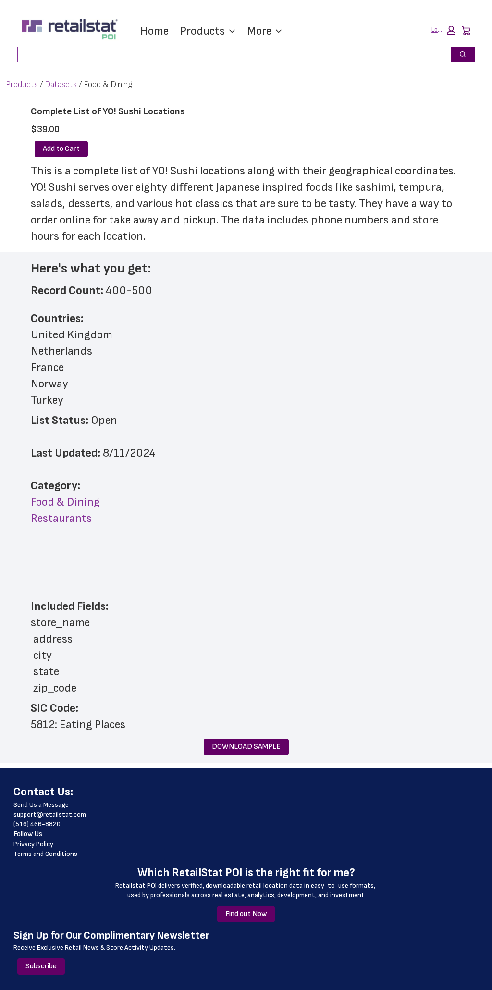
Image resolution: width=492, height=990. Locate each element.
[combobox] (230, 54)
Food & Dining (65, 502)
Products (202, 31)
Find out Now (246, 913)
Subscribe (41, 966)
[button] (443, 30)
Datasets (61, 84)
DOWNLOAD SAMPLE (246, 746)
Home (154, 31)
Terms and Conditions (45, 854)
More (259, 31)
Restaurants (61, 518)
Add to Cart (61, 148)
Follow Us (27, 834)
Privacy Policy (33, 844)
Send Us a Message (41, 805)
